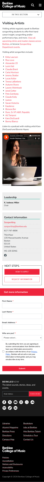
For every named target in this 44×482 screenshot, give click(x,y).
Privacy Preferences (10, 470)
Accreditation (8, 461)
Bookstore (28, 423)
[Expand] (38, 14)
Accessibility (7, 467)
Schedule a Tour (30, 435)
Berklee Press (8, 431)
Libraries (6, 423)
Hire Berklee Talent (32, 431)
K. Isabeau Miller (11, 202)
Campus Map (8, 439)
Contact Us (28, 439)
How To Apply (22, 272)
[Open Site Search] (32, 5)
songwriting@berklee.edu (15, 226)
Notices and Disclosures (12, 464)
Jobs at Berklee (30, 427)
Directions (6, 435)
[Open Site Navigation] (40, 5)
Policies (5, 457)
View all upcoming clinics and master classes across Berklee (21, 40)
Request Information (22, 279)
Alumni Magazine (10, 427)
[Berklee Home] (22, 450)
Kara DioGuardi (12, 118)
